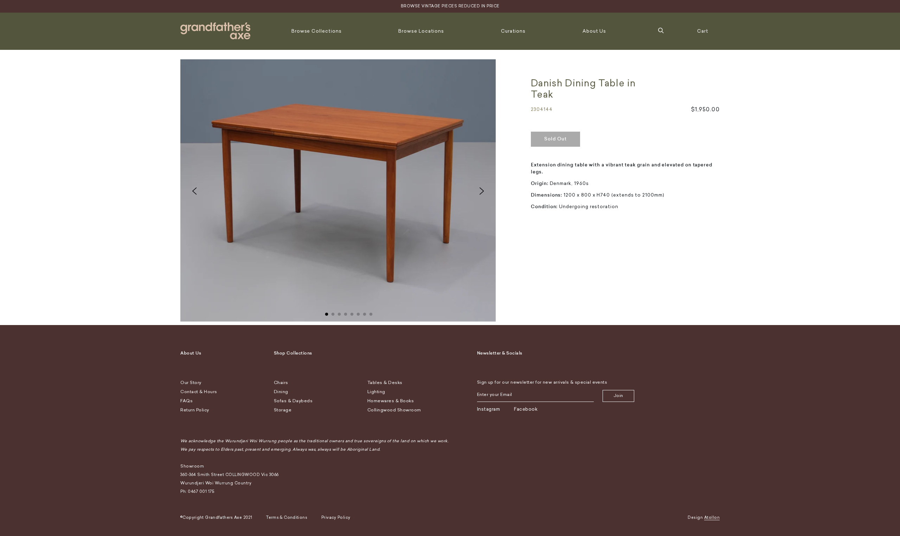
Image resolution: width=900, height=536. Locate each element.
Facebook (526, 409)
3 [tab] (339, 313)
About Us (594, 31)
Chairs (281, 383)
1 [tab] (326, 313)
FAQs (186, 401)
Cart (702, 31)
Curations (513, 31)
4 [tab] (345, 313)
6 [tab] (358, 313)
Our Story (190, 383)
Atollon (712, 517)
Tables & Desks (385, 383)
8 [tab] (371, 313)
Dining (281, 392)
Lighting (376, 392)
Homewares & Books (390, 401)
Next (481, 190)
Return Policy (194, 410)
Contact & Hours (198, 392)
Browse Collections (316, 31)
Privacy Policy (335, 517)
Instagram (488, 409)
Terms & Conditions (286, 517)
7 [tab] (364, 313)
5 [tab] (352, 313)
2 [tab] (333, 313)
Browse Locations (421, 31)
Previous (194, 190)
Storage (283, 410)
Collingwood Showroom (394, 410)
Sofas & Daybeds (293, 401)
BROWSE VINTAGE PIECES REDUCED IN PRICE (450, 6)
